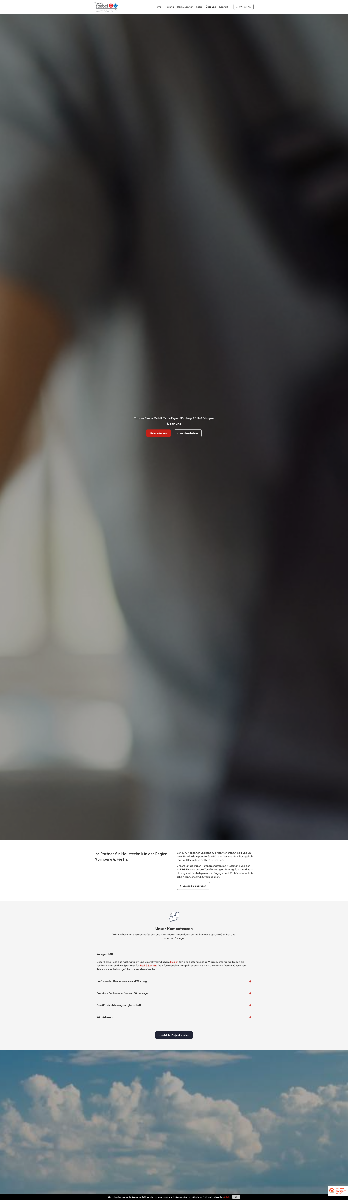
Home (158, 6)
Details (227, 1197)
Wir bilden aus (105, 1017)
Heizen (174, 961)
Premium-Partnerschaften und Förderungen (123, 993)
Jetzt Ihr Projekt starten (175, 1035)
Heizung (169, 6)
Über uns (211, 6)
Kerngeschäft (105, 954)
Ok (236, 1197)
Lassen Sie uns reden (194, 885)
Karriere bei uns (189, 433)
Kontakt (223, 6)
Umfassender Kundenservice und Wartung (122, 981)
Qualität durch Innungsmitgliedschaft (119, 1005)
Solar (199, 6)
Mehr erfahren (158, 433)
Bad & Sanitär (185, 6)
